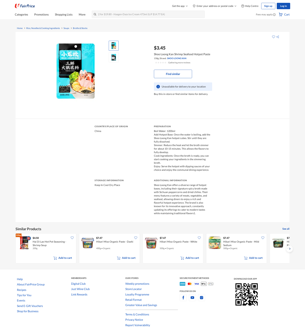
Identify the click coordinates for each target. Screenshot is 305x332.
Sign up (268, 5)
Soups (66, 28)
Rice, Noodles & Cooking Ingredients (43, 28)
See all (285, 228)
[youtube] (192, 299)
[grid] (152, 248)
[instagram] (201, 299)
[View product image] (113, 46)
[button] (274, 14)
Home (20, 28)
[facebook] (183, 299)
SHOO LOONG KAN (176, 58)
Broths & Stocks (80, 28)
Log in (283, 5)
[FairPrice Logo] (25, 6)
